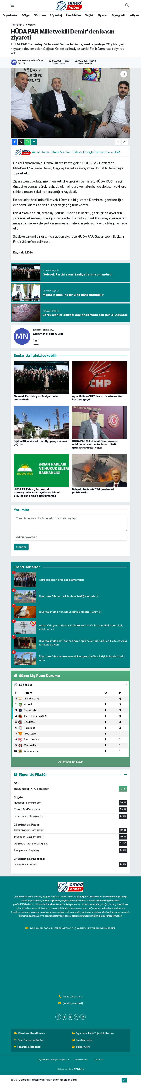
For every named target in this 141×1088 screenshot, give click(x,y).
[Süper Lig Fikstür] (125, 774)
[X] (64, 1017)
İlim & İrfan (73, 15)
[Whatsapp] (77, 1017)
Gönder (21, 547)
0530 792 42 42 (72, 996)
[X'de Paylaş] (21, 142)
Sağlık (89, 15)
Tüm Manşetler (84, 1040)
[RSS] (83, 1017)
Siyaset (102, 15)
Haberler (16, 25)
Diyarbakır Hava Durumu (31, 1033)
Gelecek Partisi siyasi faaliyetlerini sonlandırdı (47, 1079)
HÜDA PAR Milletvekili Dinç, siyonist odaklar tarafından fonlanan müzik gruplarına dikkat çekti (95, 444)
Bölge (25, 15)
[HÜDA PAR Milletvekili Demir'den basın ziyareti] (70, 103)
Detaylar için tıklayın (70, 761)
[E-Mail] (36, 342)
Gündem (40, 15)
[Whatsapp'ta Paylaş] (27, 142)
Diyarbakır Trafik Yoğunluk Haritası (95, 1033)
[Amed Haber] (69, 5)
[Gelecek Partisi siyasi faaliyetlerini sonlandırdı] (41, 377)
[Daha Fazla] (34, 142)
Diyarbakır (10, 15)
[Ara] (127, 5)
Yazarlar (98, 1059)
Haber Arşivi (83, 1047)
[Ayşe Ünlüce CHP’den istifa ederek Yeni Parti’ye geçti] (99, 377)
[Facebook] (58, 1017)
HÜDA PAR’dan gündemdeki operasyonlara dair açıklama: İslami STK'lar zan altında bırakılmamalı (36, 492)
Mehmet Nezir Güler (48, 333)
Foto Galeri (81, 1059)
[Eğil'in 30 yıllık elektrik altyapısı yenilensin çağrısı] (41, 422)
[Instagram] (70, 1017)
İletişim (134, 15)
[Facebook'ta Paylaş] (14, 142)
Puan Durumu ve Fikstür (31, 1040)
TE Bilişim (79, 1069)
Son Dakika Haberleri (29, 1047)
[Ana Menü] (12, 5)
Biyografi (118, 15)
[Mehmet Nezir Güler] (22, 336)
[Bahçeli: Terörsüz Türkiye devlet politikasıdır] (99, 470)
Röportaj (56, 15)
